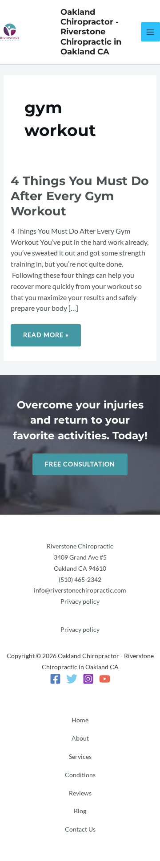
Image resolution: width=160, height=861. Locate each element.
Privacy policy (80, 601)
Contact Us (80, 829)
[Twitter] (71, 678)
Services (80, 756)
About (80, 738)
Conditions (80, 775)
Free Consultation (80, 464)
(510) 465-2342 (80, 579)
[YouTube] (104, 678)
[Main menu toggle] (150, 31)
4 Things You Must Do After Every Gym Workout (80, 195)
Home (80, 720)
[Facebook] (55, 678)
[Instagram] (88, 678)
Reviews (80, 793)
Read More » (45, 331)
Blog (80, 811)
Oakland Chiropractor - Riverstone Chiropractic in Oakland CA (90, 32)
